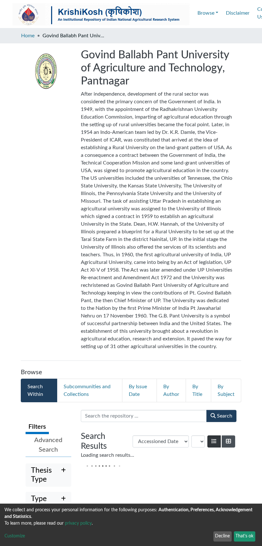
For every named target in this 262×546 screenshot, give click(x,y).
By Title (197, 390)
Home (28, 35)
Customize (14, 536)
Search (224, 416)
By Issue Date (138, 390)
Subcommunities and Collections (87, 390)
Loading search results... (107, 455)
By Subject (226, 390)
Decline (222, 536)
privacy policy (78, 523)
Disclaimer (238, 13)
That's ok (244, 536)
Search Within (35, 390)
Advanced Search (48, 445)
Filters (37, 427)
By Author (171, 390)
